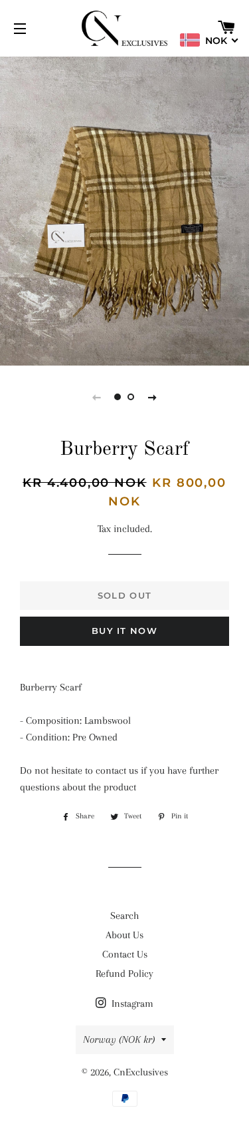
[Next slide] (152, 397)
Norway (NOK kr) (119, 1039)
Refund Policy (124, 974)
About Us (124, 935)
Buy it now (124, 630)
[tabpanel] (124, 209)
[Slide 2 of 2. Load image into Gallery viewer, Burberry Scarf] (131, 397)
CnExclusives (141, 1072)
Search (124, 916)
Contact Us (124, 954)
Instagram (131, 1003)
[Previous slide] (97, 397)
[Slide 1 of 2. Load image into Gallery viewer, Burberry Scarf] (118, 397)
